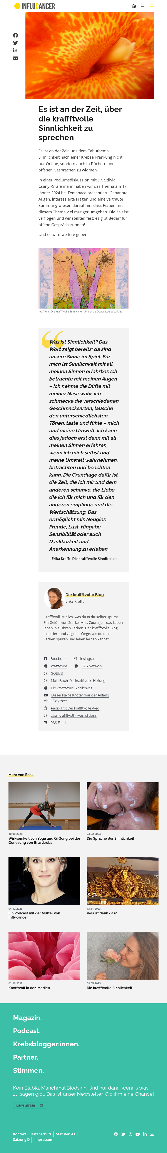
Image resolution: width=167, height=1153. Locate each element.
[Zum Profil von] (51, 598)
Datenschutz (41, 1134)
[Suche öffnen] (142, 6)
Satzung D (21, 1139)
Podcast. (27, 1031)
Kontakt (19, 1134)
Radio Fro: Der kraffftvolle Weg (75, 708)
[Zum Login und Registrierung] (134, 6)
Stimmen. (28, 1070)
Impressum (43, 1139)
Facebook (58, 659)
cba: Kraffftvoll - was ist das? (74, 715)
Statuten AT (65, 1134)
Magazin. (27, 1018)
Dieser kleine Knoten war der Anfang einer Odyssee (76, 698)
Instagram (88, 659)
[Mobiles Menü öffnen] (152, 6)
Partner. (25, 1057)
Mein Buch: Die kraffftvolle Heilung (78, 681)
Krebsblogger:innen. (46, 1044)
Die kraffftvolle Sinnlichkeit (71, 688)
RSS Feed (58, 723)
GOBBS (57, 673)
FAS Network (92, 666)
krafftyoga (59, 666)
